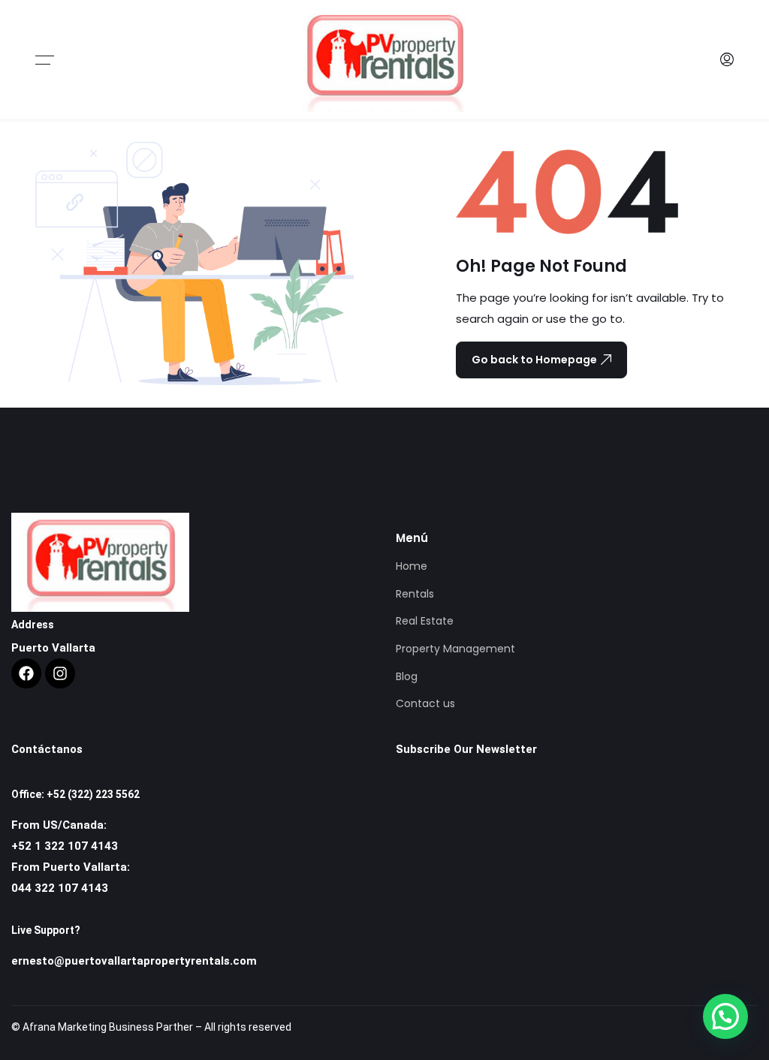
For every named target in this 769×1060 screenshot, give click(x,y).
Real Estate (425, 620)
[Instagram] (60, 673)
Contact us (425, 703)
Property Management (455, 648)
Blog (407, 676)
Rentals (415, 593)
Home (411, 566)
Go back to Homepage (534, 359)
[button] (725, 1016)
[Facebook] (26, 673)
